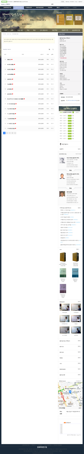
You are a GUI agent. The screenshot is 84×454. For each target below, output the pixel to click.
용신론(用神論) (63, 49)
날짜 (52, 54)
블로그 (58, 8)
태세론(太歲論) (10, 64)
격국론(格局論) (63, 47)
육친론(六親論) (63, 52)
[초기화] (80, 397)
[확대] (80, 391)
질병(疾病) (9, 94)
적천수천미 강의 (63, 62)
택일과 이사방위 (63, 89)
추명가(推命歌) (63, 53)
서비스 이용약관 (47, 445)
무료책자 (50, 8)
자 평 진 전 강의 (63, 64)
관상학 (61, 86)
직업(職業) (9, 84)
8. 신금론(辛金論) (11, 113)
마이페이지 (72, 1)
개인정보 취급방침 (57, 445)
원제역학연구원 (7, 8)
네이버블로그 (67, 7)
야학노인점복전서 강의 (65, 79)
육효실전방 (62, 76)
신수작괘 (62, 56)
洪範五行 (9, 59)
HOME (4, 34)
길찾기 (80, 408)
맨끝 (15, 133)
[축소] (80, 394)
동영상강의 (29, 8)
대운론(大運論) (10, 69)
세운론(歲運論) (10, 74)
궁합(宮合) (9, 79)
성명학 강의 (62, 84)
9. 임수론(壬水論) (11, 108)
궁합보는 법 (62, 54)
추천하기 (34, 445)
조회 (48, 54)
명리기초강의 (63, 46)
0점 (76, 1)
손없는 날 (62, 39)
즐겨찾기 (80, 1)
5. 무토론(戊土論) (11, 128)
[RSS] (49, 49)
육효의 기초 (62, 75)
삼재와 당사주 (63, 41)
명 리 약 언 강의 (63, 65)
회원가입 (67, 1)
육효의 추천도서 (63, 78)
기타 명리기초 (63, 57)
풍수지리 (62, 87)
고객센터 (75, 7)
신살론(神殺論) (63, 50)
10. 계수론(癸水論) (11, 103)
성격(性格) (9, 89)
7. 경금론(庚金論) (11, 118)
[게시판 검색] (53, 49)
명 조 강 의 (62, 68)
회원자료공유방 (40, 8)
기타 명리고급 (63, 70)
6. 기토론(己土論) (11, 123)
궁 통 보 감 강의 (63, 67)
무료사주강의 (18, 8)
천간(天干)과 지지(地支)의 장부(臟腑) (15, 99)
